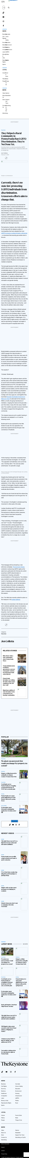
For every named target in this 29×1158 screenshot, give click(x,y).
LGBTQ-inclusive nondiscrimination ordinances (14, 233)
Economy (4, 42)
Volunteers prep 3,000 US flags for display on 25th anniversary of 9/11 (8, 1040)
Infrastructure (18, 1095)
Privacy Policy (4, 1154)
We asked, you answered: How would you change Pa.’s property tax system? (14, 763)
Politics (7, 54)
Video (3, 93)
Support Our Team (19, 1135)
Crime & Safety (19, 1086)
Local (4, 69)
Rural (6, 60)
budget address (16, 599)
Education (7, 42)
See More (25, 944)
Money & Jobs (4, 1100)
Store (3, 99)
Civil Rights (4, 1086)
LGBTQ (7, 52)
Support (3, 1147)
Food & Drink (18, 1115)
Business (4, 34)
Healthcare (5, 47)
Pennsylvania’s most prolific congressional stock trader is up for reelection (9, 858)
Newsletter (8, 95)
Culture (4, 73)
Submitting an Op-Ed (20, 1137)
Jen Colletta (4, 153)
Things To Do (18, 1120)
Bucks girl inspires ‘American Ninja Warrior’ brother (9, 1005)
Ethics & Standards (5, 1143)
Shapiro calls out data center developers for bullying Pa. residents (9, 889)
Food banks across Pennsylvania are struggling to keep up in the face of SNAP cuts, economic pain (8, 786)
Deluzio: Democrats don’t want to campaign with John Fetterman (9, 904)
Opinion (7, 93)
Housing (7, 47)
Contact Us (4, 1137)
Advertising (5, 113)
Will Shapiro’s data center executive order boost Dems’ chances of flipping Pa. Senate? (8, 1029)
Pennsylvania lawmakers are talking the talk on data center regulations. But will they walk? (9, 682)
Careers (3, 1150)
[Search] (8, 7)
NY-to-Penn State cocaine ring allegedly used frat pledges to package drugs (9, 873)
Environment (18, 1091)
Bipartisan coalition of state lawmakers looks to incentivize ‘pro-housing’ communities (9, 692)
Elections (4, 45)
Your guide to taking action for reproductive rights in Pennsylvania (8, 1052)
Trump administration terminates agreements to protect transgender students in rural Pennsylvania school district (9, 670)
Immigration (5, 49)
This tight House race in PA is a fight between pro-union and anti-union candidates (9, 842)
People (4, 81)
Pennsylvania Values (18, 567)
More (4, 90)
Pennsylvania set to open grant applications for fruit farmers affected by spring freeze (8, 798)
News (4, 31)
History (4, 78)
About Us (3, 1132)
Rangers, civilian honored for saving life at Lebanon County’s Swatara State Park (9, 775)
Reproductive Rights (6, 1103)
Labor (3, 52)
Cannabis (7, 34)
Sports (4, 64)
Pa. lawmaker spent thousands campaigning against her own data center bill (8, 810)
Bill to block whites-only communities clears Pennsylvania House (8, 658)
